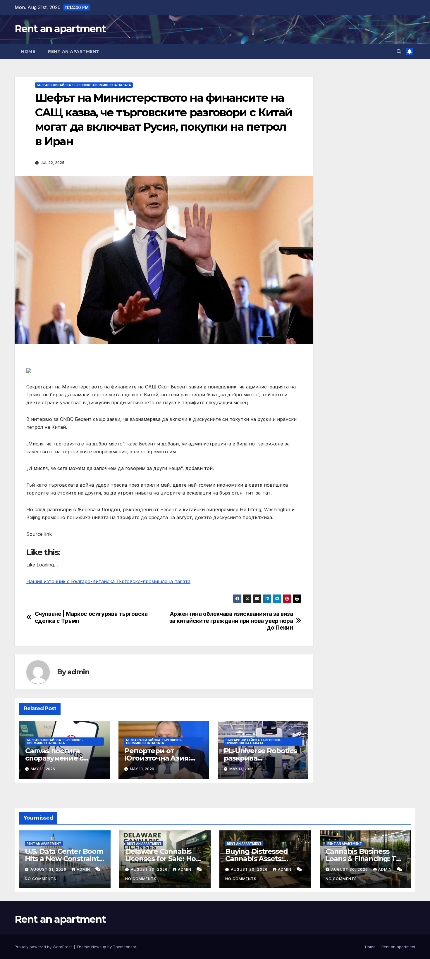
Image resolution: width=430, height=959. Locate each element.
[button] (399, 51)
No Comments (40, 879)
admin (78, 672)
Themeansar (124, 946)
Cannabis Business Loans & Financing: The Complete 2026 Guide (365, 858)
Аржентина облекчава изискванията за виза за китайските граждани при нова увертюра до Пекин (231, 621)
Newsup (98, 946)
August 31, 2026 (49, 869)
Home (28, 51)
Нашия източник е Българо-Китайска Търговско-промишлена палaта (108, 581)
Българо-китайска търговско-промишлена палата (84, 85)
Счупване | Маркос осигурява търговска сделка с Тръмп (91, 617)
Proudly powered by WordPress (44, 946)
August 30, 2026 (150, 869)
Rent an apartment (60, 29)
